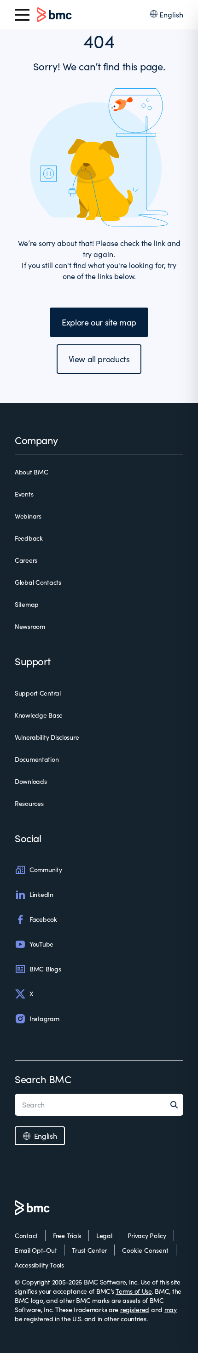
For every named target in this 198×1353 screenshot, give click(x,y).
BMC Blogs (45, 969)
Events (24, 494)
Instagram (44, 1018)
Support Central (38, 693)
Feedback (29, 538)
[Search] (176, 1105)
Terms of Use (134, 1291)
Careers (26, 560)
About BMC (31, 472)
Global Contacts (38, 582)
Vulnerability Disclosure (47, 737)
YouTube (41, 944)
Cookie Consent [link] (145, 1250)
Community (45, 869)
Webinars (28, 516)
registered (134, 1309)
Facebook (43, 919)
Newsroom (30, 626)
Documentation (36, 759)
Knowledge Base (39, 715)
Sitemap (27, 604)
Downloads (31, 781)
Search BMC (43, 1079)
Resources (29, 803)
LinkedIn (41, 894)
